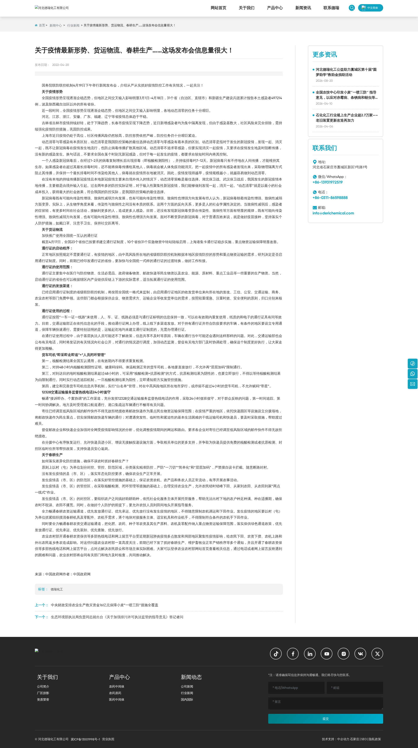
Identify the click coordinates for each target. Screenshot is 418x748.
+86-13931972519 (328, 182)
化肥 (111, 524)
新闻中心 (56, 25)
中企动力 (343, 739)
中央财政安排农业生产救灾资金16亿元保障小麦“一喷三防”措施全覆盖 (104, 605)
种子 (132, 524)
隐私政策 (375, 739)
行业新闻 (73, 25)
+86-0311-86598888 (330, 197)
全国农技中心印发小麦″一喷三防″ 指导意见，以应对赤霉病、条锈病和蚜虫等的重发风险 (346, 97)
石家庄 (354, 739)
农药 (121, 524)
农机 (156, 480)
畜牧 (198, 543)
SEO (364, 739)
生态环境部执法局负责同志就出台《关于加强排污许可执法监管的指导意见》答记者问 (117, 617)
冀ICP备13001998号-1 (85, 739)
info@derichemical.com (333, 213)
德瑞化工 (57, 589)
